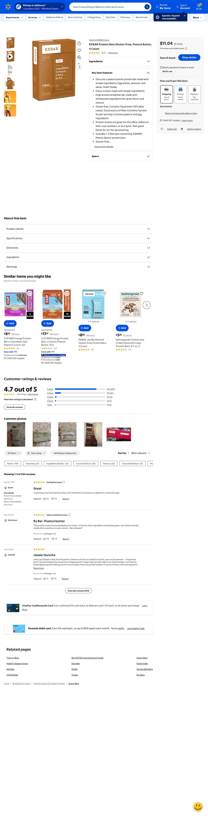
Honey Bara (142, 657)
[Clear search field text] (139, 7)
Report (65, 498)
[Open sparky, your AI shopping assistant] (198, 807)
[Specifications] (148, 238)
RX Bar (75, 669)
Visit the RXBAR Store (99, 40)
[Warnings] (148, 266)
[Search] (147, 6)
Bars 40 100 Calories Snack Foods (87, 657)
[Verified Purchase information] (64, 482)
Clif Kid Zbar (12, 675)
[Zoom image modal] (79, 57)
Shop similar (189, 57)
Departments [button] (12, 17)
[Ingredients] (148, 61)
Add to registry (194, 129)
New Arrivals (142, 17)
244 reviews (33, 394)
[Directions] (148, 247)
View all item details (103, 146)
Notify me (167, 71)
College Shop (94, 17)
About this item (15, 218)
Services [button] (32, 17)
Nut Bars (140, 675)
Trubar (75, 675)
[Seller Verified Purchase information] (69, 514)
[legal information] (186, 48)
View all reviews (14, 407)
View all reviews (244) (78, 590)
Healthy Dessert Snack (17, 663)
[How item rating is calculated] (35, 399)
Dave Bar (76, 663)
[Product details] (148, 229)
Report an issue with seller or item (181, 113)
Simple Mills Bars (144, 669)
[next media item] (79, 67)
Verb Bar (10, 669)
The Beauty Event (161, 17)
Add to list (172, 129)
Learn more (187, 120)
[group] (103, 52)
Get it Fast (110, 17)
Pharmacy (125, 17)
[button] (163, 7)
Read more (38, 568)
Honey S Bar (142, 663)
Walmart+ (180, 17)
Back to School (75, 17)
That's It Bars (12, 657)
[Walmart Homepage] (8, 7)
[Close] (60, 17)
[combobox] (110, 7)
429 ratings (113, 53)
